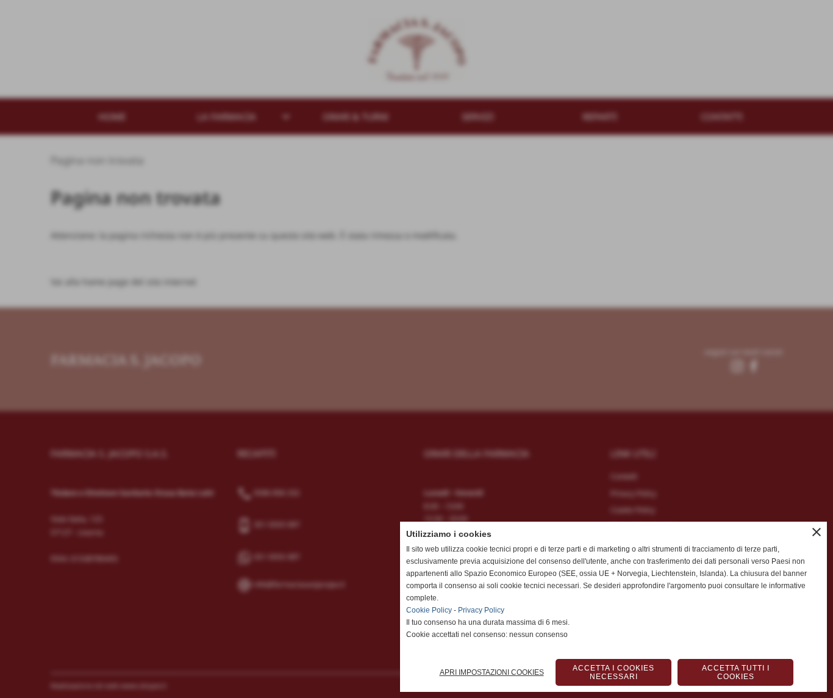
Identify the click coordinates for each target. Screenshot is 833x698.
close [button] (816, 532)
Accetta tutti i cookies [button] (736, 672)
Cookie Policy (429, 610)
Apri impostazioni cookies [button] (492, 672)
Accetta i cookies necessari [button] (613, 672)
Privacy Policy (481, 610)
